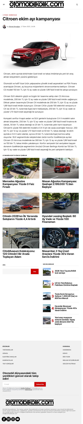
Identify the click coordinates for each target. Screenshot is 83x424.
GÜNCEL (5, 353)
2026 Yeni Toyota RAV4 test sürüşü (65, 272)
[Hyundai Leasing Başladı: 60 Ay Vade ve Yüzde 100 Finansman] (60, 203)
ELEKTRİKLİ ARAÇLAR (9, 357)
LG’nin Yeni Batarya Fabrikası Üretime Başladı (66, 284)
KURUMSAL (66, 346)
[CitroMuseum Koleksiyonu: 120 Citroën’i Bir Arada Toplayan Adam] (21, 238)
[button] (4, 4)
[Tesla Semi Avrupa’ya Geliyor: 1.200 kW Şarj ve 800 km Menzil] (47, 296)
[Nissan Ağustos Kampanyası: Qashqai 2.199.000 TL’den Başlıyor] (60, 168)
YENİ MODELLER (8, 350)
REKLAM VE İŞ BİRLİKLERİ (71, 360)
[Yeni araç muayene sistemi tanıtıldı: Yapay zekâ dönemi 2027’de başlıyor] (47, 320)
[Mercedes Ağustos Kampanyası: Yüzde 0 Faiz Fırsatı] (21, 168)
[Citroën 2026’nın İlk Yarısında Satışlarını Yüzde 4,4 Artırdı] (21, 203)
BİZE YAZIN (66, 357)
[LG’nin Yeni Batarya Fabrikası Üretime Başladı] (47, 284)
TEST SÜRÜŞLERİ (8, 363)
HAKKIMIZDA (67, 350)
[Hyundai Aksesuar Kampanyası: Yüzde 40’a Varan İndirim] (47, 308)
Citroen (5, 15)
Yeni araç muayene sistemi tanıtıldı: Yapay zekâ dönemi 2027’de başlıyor (65, 320)
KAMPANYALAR (13, 15)
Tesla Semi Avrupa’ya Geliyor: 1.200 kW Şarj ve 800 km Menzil (66, 296)
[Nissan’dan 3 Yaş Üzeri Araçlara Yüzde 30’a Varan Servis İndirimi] (60, 238)
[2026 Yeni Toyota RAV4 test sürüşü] (47, 272)
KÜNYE (65, 353)
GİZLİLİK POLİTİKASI (69, 363)
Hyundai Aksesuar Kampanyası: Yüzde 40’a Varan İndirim (66, 308)
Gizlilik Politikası (25, 388)
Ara (4, 265)
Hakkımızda (28, 389)
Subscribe (40, 384)
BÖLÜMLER (6, 346)
